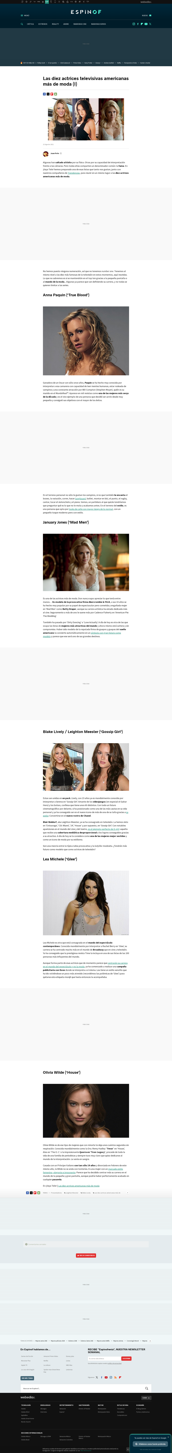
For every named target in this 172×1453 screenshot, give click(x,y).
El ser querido (52, 63)
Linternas (69, 1370)
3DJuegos (43, 1409)
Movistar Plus (26, 1361)
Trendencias (74, 172)
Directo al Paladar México (84, 1437)
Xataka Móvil (25, 1412)
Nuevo (145, 15)
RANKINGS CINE (79, 24)
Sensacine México (65, 1436)
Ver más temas (27, 1378)
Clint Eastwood (65, 63)
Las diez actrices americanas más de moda (78, 1185)
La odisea (47, 1365)
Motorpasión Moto (104, 1412)
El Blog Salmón (141, 1409)
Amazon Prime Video (51, 1356)
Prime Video (77, 63)
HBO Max (69, 1365)
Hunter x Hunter (145, 63)
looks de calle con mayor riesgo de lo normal (91, 509)
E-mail (55, 94)
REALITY (55, 24)
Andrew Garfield (109, 63)
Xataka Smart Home (27, 1419)
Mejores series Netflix (103, 1341)
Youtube (146, 24)
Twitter (150, 24)
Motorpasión (102, 1409)
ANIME (66, 24)
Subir (145, 1398)
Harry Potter (88, 63)
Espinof (86, 12)
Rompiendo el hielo (130, 63)
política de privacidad (114, 1363)
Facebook (137, 24)
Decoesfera (120, 1412)
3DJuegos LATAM (45, 1436)
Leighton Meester (72, 1193)
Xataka (23, 1409)
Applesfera (24, 1415)
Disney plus (70, 1356)
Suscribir (126, 1359)
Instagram (133, 24)
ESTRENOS (42, 24)
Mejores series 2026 (41, 1341)
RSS (115, 1377)
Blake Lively (86, 1193)
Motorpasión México (104, 1436)
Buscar (147, 1388)
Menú (26, 15)
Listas (68, 1361)
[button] (56, 153)
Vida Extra (43, 1412)
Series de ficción (27, 1356)
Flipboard (142, 24)
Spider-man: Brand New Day (52, 1371)
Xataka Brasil (25, 1440)
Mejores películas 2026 (58, 1341)
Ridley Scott (41, 63)
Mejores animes (118, 1341)
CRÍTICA (30, 24)
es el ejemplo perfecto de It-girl (103, 829)
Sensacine (63, 1409)
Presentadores (56, 1193)
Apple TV (24, 1365)
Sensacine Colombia (66, 1440)
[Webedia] (27, 1397)
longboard (80, 498)
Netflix (119, 63)
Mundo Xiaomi (26, 1422)
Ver (87, 1255)
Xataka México (25, 1436)
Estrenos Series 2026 (87, 1341)
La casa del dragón (27, 1370)
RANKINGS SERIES (98, 24)
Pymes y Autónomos (143, 1412)
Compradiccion (122, 1415)
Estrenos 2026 (72, 1341)
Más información (86, 1451)
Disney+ (98, 63)
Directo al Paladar (84, 1409)
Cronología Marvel (133, 1341)
